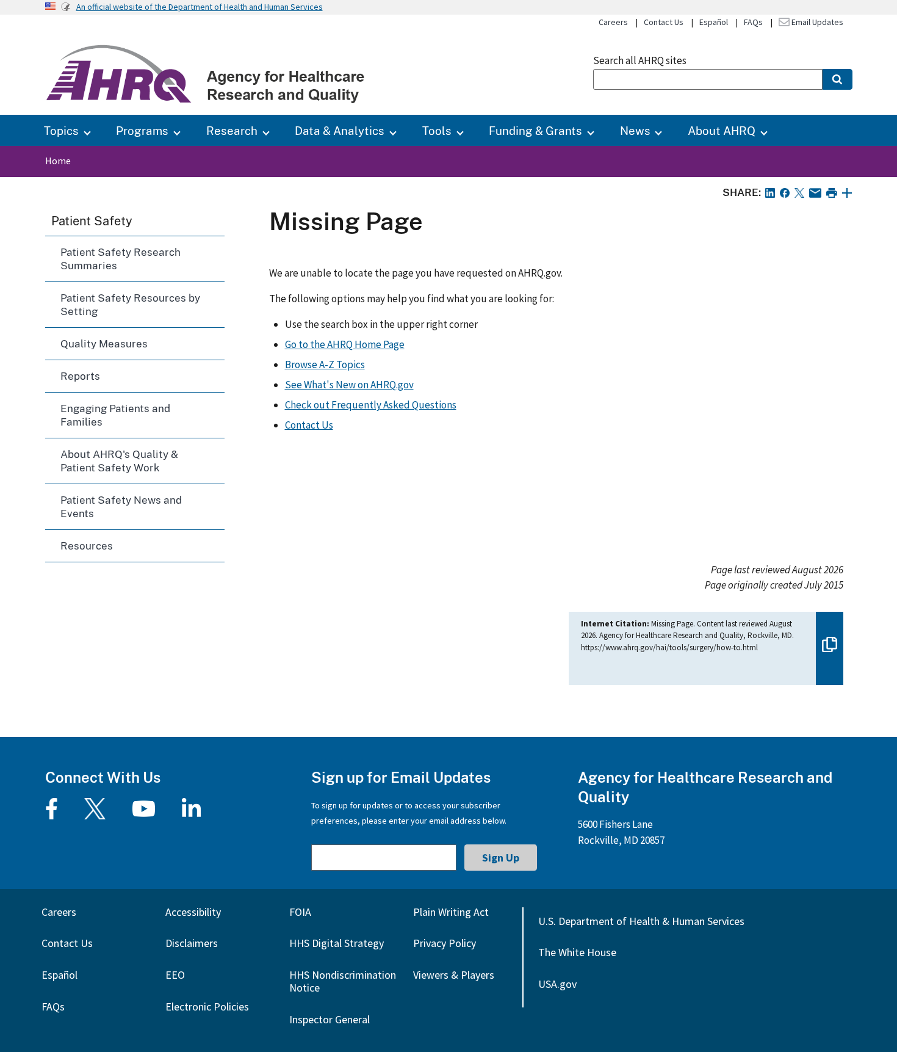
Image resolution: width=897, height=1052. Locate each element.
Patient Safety (91, 220)
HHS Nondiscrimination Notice (342, 981)
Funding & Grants (535, 130)
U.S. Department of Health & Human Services (641, 921)
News (635, 130)
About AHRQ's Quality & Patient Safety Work (119, 461)
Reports (80, 375)
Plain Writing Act (451, 912)
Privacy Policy (444, 943)
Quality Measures (104, 343)
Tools (437, 130)
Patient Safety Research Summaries (120, 258)
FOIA (300, 912)
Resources (86, 545)
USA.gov (557, 984)
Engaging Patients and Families (115, 415)
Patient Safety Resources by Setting (130, 304)
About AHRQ (721, 130)
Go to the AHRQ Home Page (345, 344)
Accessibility (193, 912)
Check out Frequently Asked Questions (370, 405)
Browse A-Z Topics (325, 364)
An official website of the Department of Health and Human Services (199, 6)
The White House (577, 952)
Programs (142, 130)
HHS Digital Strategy (336, 943)
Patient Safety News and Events (121, 506)
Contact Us (663, 21)
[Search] (837, 79)
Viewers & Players (453, 975)
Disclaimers (191, 943)
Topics (61, 130)
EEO (175, 975)
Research (232, 130)
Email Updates (816, 21)
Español (713, 21)
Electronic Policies (207, 1006)
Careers (613, 21)
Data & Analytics (339, 130)
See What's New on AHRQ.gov (349, 384)
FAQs (753, 21)
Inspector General (329, 1019)
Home (58, 160)
